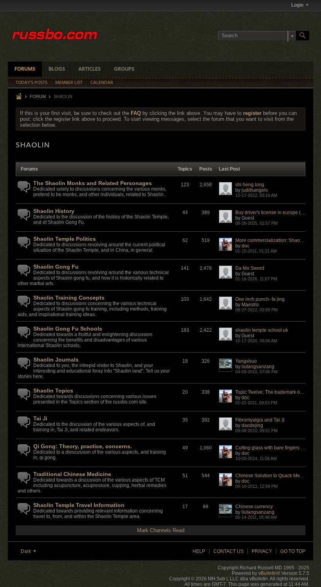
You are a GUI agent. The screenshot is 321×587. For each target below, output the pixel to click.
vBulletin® (269, 573)
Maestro (250, 304)
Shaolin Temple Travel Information (78, 505)
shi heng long (249, 184)
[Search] (302, 35)
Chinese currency (254, 506)
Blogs (57, 69)
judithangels (255, 190)
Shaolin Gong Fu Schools (67, 328)
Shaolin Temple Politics (64, 239)
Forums (24, 69)
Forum (38, 96)
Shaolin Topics (53, 390)
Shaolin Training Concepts (69, 297)
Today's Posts (31, 83)
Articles (89, 69)
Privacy (262, 551)
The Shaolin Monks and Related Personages (92, 183)
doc (245, 246)
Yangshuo (246, 361)
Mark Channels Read (160, 530)
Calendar (101, 83)
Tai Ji (40, 418)
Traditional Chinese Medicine (72, 474)
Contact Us (228, 551)
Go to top (292, 551)
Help (199, 551)
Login (297, 5)
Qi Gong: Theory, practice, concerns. (82, 446)
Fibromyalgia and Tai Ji (260, 420)
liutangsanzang (258, 366)
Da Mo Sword (249, 268)
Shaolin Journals (56, 359)
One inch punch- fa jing (260, 299)
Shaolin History (53, 211)
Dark (26, 551)
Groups (124, 69)
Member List (69, 83)
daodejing (252, 425)
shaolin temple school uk (261, 330)
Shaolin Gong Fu (56, 267)
